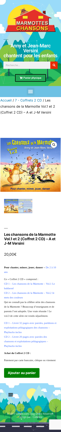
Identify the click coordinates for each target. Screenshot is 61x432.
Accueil (6, 100)
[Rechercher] (54, 65)
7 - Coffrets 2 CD (28, 100)
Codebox (37, 417)
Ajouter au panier (22, 373)
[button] (30, 91)
